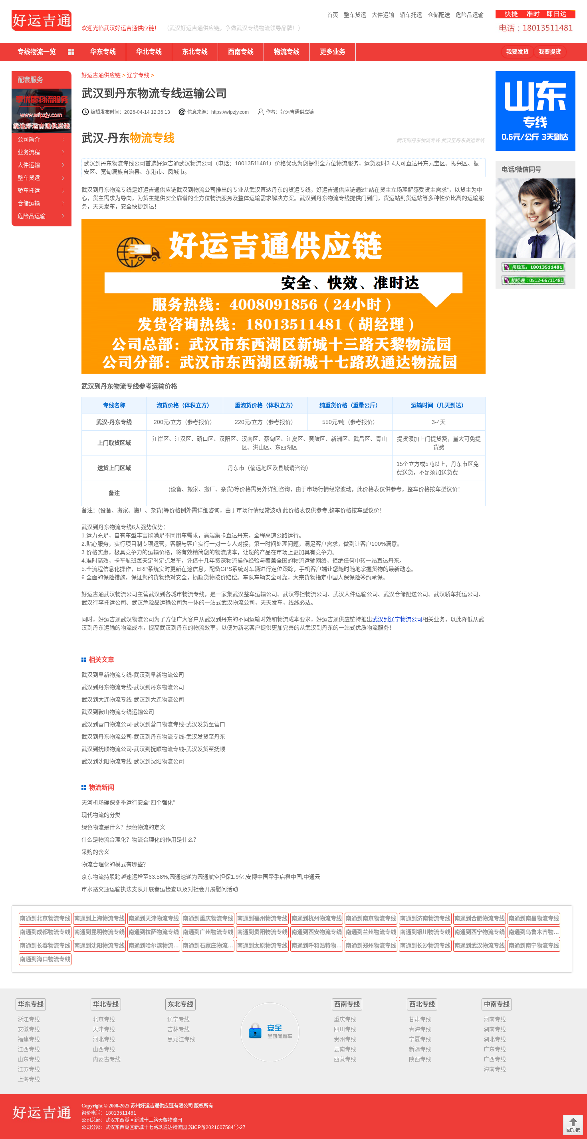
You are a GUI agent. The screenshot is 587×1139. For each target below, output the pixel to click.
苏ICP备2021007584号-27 (217, 1127)
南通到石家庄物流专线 (209, 945)
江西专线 (29, 1049)
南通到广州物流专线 (208, 932)
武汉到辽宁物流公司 (397, 619)
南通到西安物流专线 (317, 932)
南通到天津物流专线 (154, 918)
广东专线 (495, 1049)
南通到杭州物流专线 (317, 918)
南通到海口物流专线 (45, 959)
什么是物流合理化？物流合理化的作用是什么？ (140, 839)
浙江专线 (29, 1019)
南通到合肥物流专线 (479, 918)
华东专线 (103, 51)
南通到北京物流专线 (45, 918)
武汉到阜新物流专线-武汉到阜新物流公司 (132, 675)
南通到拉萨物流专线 (154, 932)
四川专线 (345, 1029)
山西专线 (104, 1049)
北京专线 (104, 1019)
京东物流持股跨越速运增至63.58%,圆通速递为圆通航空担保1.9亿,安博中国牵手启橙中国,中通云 (200, 877)
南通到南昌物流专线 (534, 918)
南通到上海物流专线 (99, 918)
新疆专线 (420, 1049)
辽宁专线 (138, 75)
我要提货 (550, 52)
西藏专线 (345, 1059)
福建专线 (29, 1039)
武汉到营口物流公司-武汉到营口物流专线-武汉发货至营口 (153, 724)
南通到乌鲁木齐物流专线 (535, 932)
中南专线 (497, 1004)
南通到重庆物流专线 (208, 918)
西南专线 (241, 51)
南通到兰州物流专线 (371, 932)
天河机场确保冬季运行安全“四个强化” (128, 802)
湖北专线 (495, 1039)
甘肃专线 (420, 1019)
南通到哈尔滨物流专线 (154, 945)
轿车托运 (411, 15)
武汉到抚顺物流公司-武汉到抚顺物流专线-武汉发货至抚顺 (153, 749)
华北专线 (149, 51)
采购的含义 (95, 852)
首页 (332, 15)
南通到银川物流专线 (425, 932)
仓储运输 (29, 203)
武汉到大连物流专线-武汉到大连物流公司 (132, 699)
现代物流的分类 (101, 815)
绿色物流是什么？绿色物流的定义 (123, 827)
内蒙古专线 (107, 1059)
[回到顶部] (573, 1125)
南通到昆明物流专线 (99, 932)
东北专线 (195, 51)
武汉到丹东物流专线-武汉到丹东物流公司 (132, 687)
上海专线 (29, 1079)
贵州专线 (345, 1039)
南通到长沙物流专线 (425, 945)
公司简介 (29, 139)
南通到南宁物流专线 (534, 945)
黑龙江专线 (181, 1039)
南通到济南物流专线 (425, 918)
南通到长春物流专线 (45, 945)
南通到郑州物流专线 (371, 945)
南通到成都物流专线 (45, 932)
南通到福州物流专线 (262, 918)
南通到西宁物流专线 (479, 932)
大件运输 (383, 15)
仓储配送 (439, 15)
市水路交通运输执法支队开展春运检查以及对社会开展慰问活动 (159, 889)
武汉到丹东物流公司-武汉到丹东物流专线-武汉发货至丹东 (153, 736)
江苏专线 (29, 1069)
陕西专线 (420, 1059)
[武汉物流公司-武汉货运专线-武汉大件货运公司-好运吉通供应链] (41, 20)
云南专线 (345, 1049)
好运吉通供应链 (101, 75)
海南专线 (495, 1069)
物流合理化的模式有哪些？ (115, 864)
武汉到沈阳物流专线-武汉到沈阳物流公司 (132, 761)
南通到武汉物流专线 (479, 945)
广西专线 (495, 1059)
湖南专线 (495, 1029)
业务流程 (29, 152)
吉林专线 (178, 1029)
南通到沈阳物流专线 (99, 945)
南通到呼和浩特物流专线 (317, 945)
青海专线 (420, 1029)
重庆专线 (345, 1019)
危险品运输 (470, 15)
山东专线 (29, 1059)
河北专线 (104, 1039)
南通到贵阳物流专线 (262, 932)
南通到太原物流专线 (262, 945)
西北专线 (422, 1004)
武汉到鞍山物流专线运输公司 (117, 712)
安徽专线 (29, 1029)
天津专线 (104, 1029)
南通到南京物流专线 (371, 918)
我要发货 (517, 52)
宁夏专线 (420, 1039)
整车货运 (355, 15)
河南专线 (495, 1019)
